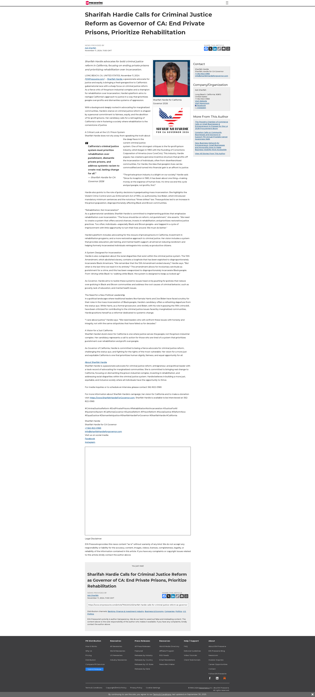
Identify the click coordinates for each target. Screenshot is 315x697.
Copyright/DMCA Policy (116, 688)
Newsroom (213, 655)
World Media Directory (169, 646)
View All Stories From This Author (210, 153)
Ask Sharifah (90, 48)
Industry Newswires (118, 660)
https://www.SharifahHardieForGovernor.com (112, 398)
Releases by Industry (144, 655)
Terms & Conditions (94, 688)
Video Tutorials (190, 655)
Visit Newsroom (202, 103)
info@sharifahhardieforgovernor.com (103, 431)
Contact (212, 669)
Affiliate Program (166, 651)
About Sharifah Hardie (96, 362)
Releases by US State (144, 664)
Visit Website (201, 101)
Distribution (91, 660)
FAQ (186, 646)
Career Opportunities (218, 664)
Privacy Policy (136, 688)
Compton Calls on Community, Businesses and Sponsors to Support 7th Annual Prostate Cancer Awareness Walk (211, 135)
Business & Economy (154, 611)
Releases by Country (144, 660)
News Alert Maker (167, 664)
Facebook (90, 439)
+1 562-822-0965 (93, 428)
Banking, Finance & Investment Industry (126, 611)
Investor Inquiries (216, 660)
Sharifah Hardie (114, 79)
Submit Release (94, 669)
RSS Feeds (164, 655)
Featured (139, 651)
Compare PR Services (95, 664)
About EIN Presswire (217, 646)
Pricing (89, 655)
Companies (170, 611)
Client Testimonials (192, 660)
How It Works (91, 646)
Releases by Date (142, 669)
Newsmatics (204, 688)
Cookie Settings (153, 688)
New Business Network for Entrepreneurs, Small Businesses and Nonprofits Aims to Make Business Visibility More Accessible (211, 146)
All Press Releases (142, 646)
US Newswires (116, 655)
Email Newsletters (167, 660)
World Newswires (117, 651)
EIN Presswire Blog (217, 651)
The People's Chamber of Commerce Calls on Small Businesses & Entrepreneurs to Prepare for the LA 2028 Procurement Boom (211, 125)
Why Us (89, 651)
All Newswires (116, 646)
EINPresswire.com (95, 79)
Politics (178, 611)
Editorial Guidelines (192, 651)
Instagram (90, 442)
